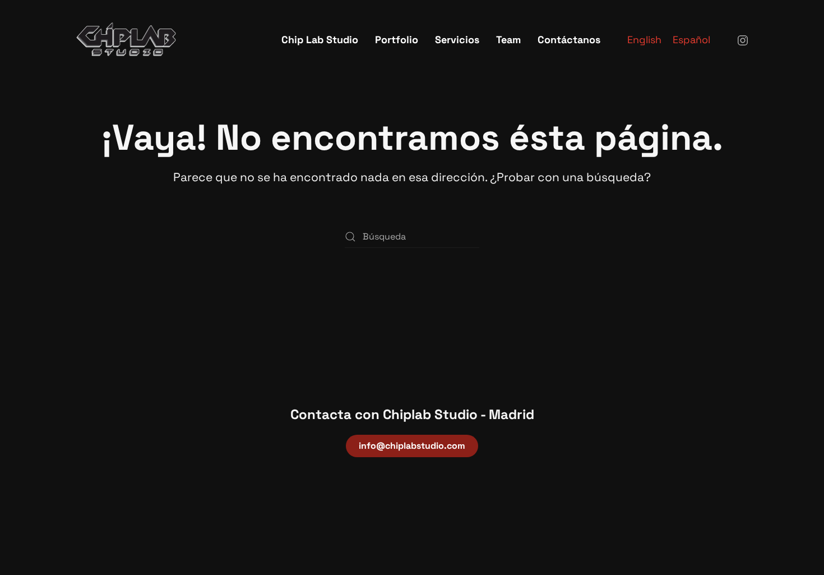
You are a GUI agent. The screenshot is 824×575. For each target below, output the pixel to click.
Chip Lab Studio (319, 39)
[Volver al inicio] (126, 39)
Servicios (457, 39)
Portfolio (396, 39)
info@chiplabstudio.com (412, 446)
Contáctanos (569, 39)
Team (508, 39)
